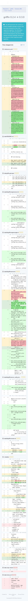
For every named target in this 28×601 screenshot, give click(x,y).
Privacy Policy (21, 594)
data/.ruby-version (8, 567)
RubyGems (6, 9)
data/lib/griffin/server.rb (9, 271)
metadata (6, 457)
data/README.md (8, 136)
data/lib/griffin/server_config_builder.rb (13, 377)
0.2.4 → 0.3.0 (8, 10)
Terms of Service (12, 594)
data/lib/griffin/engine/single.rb (11, 232)
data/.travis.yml (8, 575)
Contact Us (4, 594)
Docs (13, 595)
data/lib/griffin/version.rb (10, 438)
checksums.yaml (8, 49)
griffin (11, 9)
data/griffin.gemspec (9, 173)
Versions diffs (18, 9)
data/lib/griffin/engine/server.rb (11, 192)
